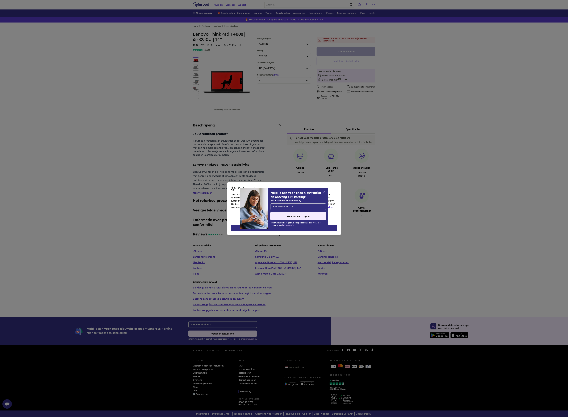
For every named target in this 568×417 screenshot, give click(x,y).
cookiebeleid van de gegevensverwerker (312, 207)
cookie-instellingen (300, 204)
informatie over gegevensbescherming (261, 207)
